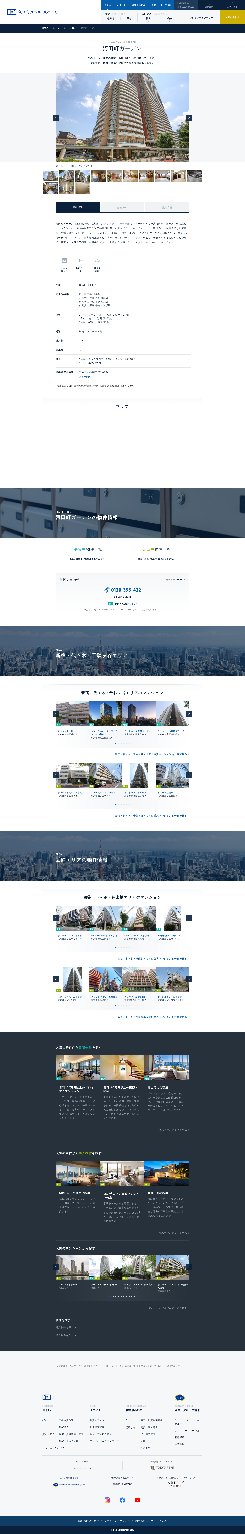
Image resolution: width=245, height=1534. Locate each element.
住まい (107, 5)
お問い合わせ (233, 17)
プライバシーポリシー (117, 1521)
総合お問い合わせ (88, 1521)
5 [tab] (126, 743)
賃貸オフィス (97, 1420)
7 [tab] (126, 1296)
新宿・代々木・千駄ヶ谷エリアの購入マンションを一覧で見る (151, 815)
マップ (133, 604)
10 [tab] (134, 1296)
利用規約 (141, 1521)
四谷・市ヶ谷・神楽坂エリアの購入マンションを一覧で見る (152, 1017)
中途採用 (180, 1444)
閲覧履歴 (209, 7)
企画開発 (145, 1448)
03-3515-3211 (122, 597)
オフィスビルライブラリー (104, 1441)
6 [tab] (129, 743)
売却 (143, 1441)
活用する (147, 14)
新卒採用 (180, 1437)
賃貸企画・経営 (149, 1427)
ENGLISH (182, 3)
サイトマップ (158, 1521)
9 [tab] (131, 1296)
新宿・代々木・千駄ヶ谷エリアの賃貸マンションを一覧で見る (151, 754)
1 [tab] (115, 743)
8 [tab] (129, 1296)
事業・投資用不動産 (101, 1434)
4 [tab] (123, 743)
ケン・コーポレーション (188, 1430)
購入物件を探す (65, 1335)
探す (107, 14)
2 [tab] (118, 743)
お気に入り (232, 7)
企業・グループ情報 (162, 5)
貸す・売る (48, 1434)
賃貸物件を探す (65, 1327)
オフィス (121, 5)
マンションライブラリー (200, 17)
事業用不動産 (139, 5)
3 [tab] (121, 743)
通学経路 (86, 377)
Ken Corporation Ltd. (32, 12)
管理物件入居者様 (186, 7)
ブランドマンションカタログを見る (166, 1307)
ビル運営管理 (97, 1427)
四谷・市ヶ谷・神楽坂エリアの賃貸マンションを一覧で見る (152, 958)
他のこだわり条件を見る (173, 1130)
